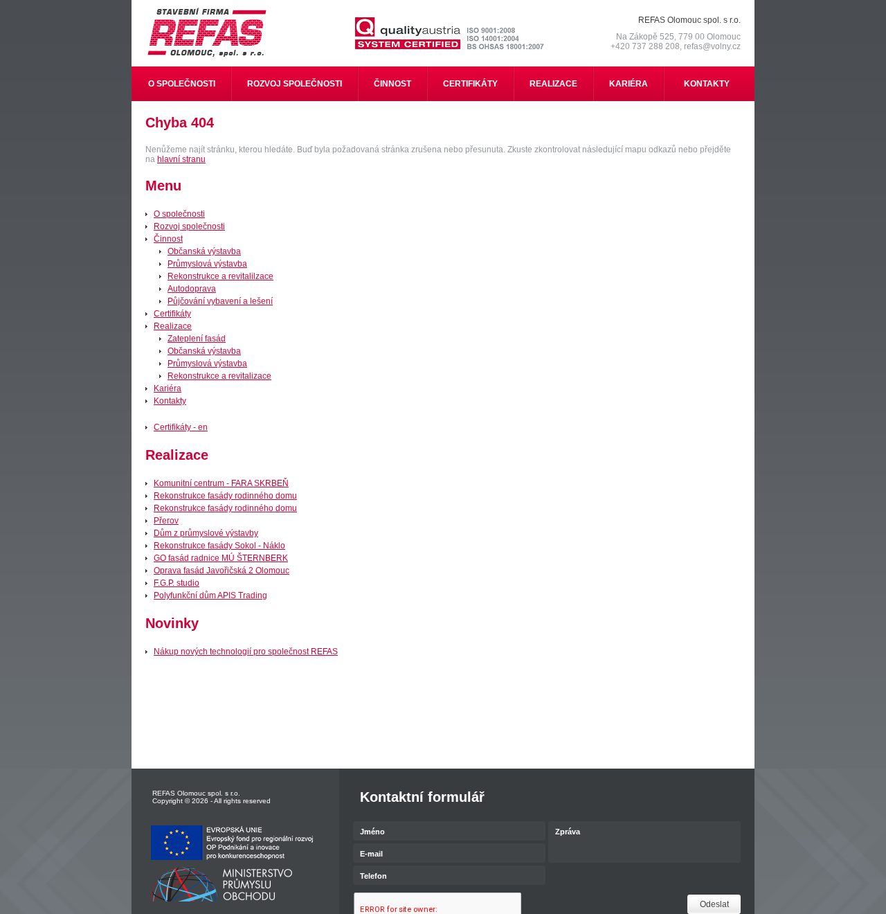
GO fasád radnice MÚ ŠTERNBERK (221, 558)
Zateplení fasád (197, 338)
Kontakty (170, 401)
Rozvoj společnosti (189, 226)
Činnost (168, 239)
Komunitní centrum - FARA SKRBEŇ (221, 483)
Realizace (173, 326)
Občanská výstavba (204, 251)
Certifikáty (172, 314)
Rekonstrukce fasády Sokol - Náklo (219, 545)
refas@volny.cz (712, 46)
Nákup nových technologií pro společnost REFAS (246, 651)
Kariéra (167, 388)
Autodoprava (192, 289)
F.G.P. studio (176, 583)
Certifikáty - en (181, 427)
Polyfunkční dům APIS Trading (210, 595)
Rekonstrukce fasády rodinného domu (225, 496)
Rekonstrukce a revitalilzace (220, 276)
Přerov (166, 521)
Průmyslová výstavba (207, 264)
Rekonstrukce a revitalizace (219, 376)
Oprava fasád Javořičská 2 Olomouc (221, 570)
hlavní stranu (181, 159)
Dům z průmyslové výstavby (206, 533)
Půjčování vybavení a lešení (220, 301)
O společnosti (179, 214)
